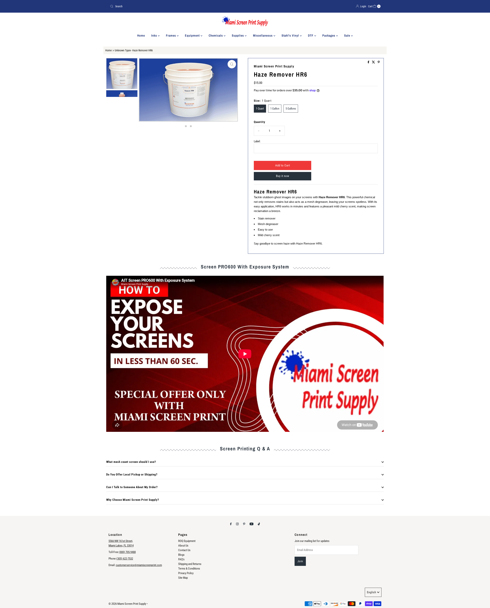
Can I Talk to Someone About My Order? (132, 487)
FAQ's (181, 559)
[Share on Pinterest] (379, 62)
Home (141, 35)
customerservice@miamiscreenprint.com (139, 565)
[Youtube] (251, 524)
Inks (154, 35)
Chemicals (216, 35)
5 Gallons (291, 108)
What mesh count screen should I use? (131, 462)
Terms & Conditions (189, 568)
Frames (171, 35)
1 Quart (260, 108)
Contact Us (184, 550)
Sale (347, 35)
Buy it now (282, 176)
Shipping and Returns (189, 564)
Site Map (183, 577)
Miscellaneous (263, 35)
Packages (329, 35)
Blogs (181, 554)
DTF (311, 35)
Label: (257, 141)
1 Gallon (274, 108)
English (371, 592)
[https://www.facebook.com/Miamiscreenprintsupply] (369, 62)
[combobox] (176, 6)
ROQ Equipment (186, 541)
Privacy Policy (186, 573)
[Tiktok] (259, 524)
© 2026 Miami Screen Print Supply (127, 604)
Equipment (193, 35)
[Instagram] (237, 524)
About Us (183, 545)
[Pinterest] (244, 524)
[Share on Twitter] (374, 62)
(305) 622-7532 (124, 558)
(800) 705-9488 (127, 552)
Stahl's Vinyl (291, 35)
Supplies (238, 35)
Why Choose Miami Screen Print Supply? (132, 500)
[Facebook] (231, 524)
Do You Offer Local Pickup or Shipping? (132, 474)
